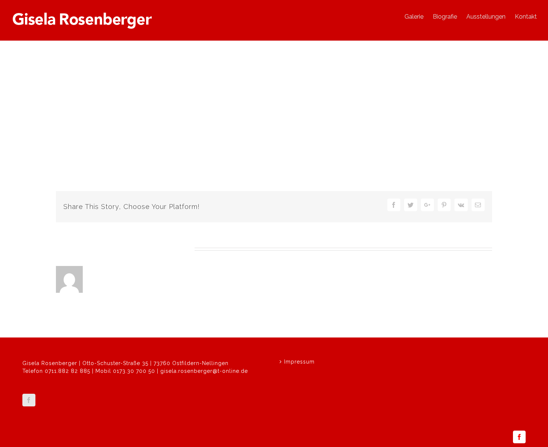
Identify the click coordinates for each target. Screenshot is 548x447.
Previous (457, 109)
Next (482, 109)
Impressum (299, 362)
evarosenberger (82, 163)
